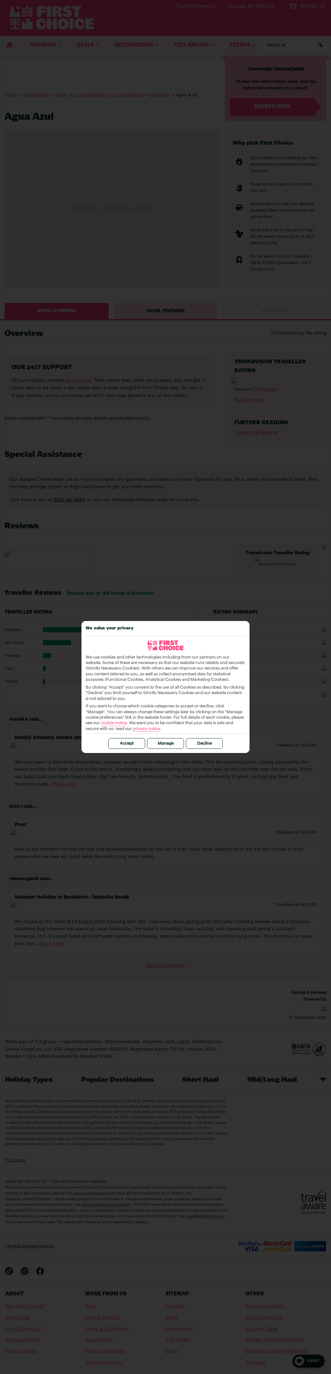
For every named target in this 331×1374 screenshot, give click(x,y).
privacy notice (146, 729)
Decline (204, 743)
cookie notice (114, 723)
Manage (166, 743)
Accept (126, 743)
